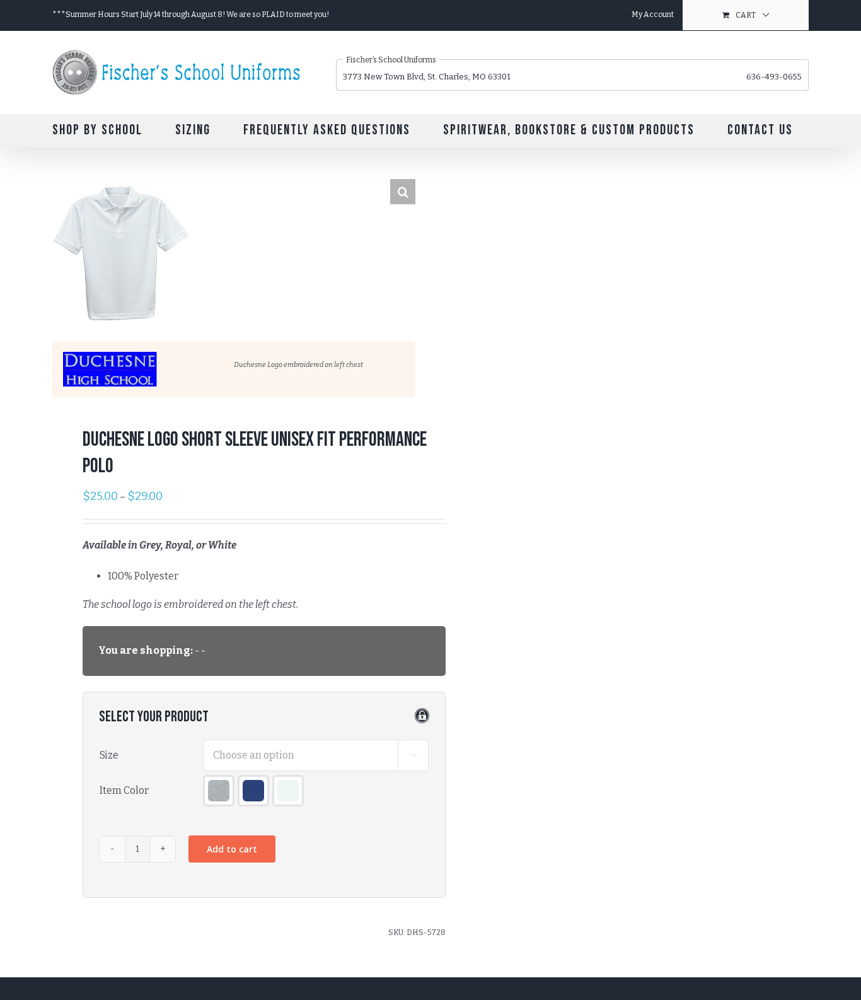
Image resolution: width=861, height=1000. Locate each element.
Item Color (124, 790)
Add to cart (232, 849)
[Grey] (218, 790)
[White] (288, 790)
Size (109, 755)
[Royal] (253, 790)
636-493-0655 (774, 76)
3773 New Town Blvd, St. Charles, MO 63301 (427, 76)
